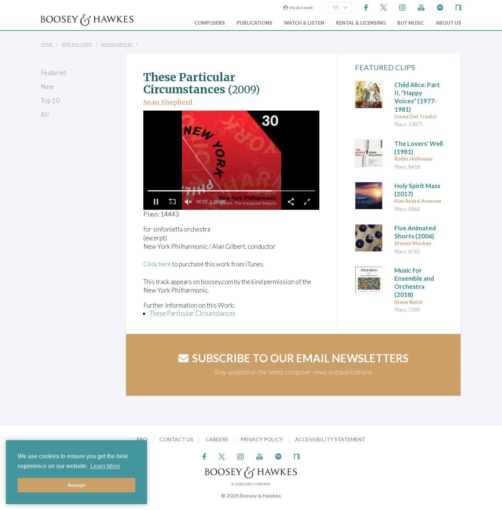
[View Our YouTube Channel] (421, 7)
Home (47, 44)
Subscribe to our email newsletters (300, 357)
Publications (254, 23)
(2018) (414, 282)
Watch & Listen (304, 23)
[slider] (231, 191)
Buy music (410, 23)
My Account (300, 7)
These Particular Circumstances (193, 313)
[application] (231, 160)
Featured (53, 72)
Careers (216, 439)
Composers (209, 23)
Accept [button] (76, 485)
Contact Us (176, 439)
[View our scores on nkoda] (458, 7)
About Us (448, 23)
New (47, 86)
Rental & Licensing (361, 23)
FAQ (142, 439)
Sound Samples (116, 44)
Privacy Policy (261, 439)
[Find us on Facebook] (366, 7)
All (45, 114)
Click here (157, 264)
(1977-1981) (417, 97)
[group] (188, 202)
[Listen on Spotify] (440, 7)
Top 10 (50, 100)
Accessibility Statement (330, 439)
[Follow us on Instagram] (402, 7)
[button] (156, 202)
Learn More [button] (105, 466)
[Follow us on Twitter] (383, 7)
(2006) (415, 232)
